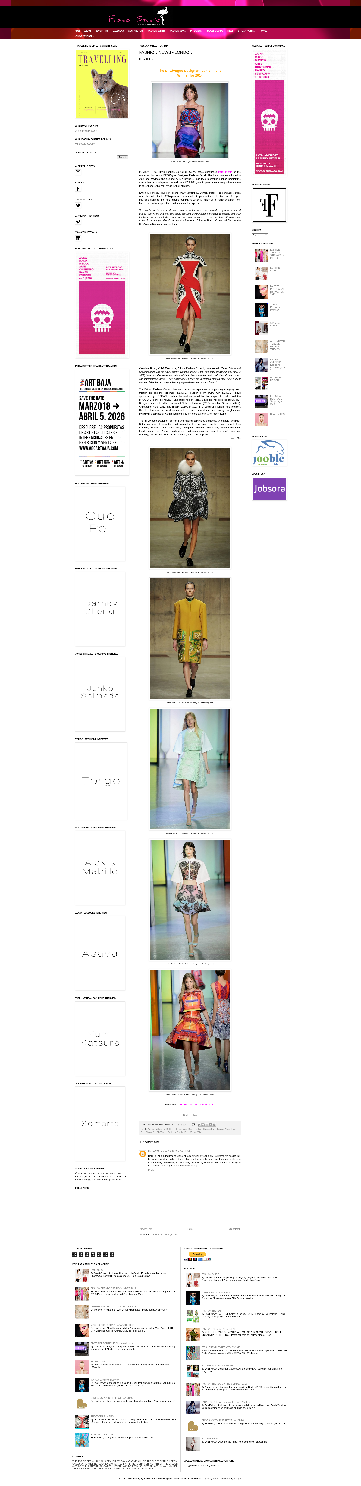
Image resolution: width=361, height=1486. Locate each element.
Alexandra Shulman (156, 1129)
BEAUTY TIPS (102, 31)
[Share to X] (207, 1125)
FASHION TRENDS (211, 1310)
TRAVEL (263, 31)
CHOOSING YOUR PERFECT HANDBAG (112, 1398)
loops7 (216, 1478)
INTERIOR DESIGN (275, 379)
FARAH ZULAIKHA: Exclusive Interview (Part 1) (277, 365)
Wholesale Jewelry (85, 144)
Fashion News (223, 1129)
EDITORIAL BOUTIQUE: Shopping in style (276, 400)
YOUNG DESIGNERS (84, 36)
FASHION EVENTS (156, 31)
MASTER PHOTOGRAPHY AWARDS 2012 (277, 290)
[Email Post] (193, 1124)
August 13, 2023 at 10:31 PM (175, 1151)
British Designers (179, 1129)
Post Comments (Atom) (165, 1234)
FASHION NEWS (178, 31)
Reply (151, 1170)
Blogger (237, 1478)
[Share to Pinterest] (214, 1125)
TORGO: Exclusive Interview (275, 307)
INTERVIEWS (196, 31)
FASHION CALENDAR (102, 1434)
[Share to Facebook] (210, 1125)
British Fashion (195, 1129)
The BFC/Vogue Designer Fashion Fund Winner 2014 (177, 1132)
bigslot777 (153, 1151)
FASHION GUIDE (275, 269)
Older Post (234, 1229)
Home (77, 31)
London (234, 1129)
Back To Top (190, 1115)
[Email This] (200, 1125)
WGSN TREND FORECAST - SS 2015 (221, 1347)
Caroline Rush (209, 1129)
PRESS (230, 31)
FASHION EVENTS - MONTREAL (218, 1329)
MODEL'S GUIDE (215, 31)
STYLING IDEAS (275, 324)
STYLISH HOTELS (246, 31)
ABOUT (87, 31)
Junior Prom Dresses (86, 131)
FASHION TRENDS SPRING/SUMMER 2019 (277, 254)
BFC (168, 1129)
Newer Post (146, 1229)
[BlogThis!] (203, 1125)
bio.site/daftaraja (189, 1165)
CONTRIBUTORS (135, 31)
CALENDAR (118, 31)
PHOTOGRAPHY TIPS (102, 1416)
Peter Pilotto (146, 1132)
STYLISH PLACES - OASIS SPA (218, 1365)
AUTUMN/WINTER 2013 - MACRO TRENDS (277, 345)
